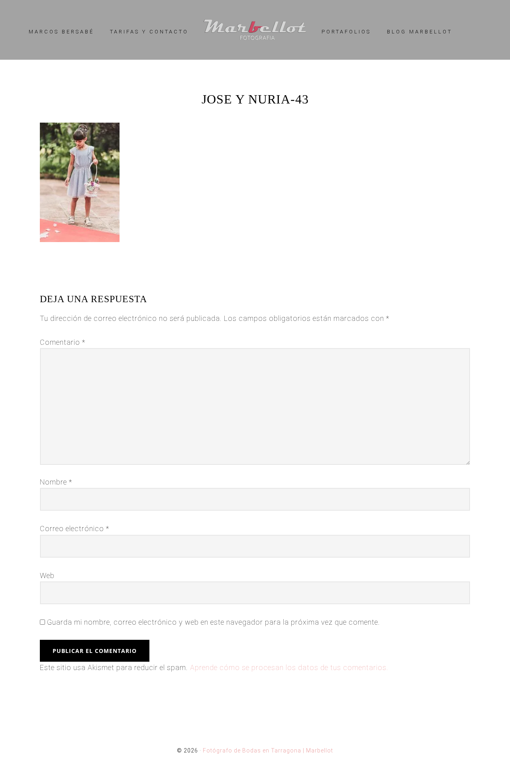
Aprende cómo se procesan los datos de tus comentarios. (289, 667)
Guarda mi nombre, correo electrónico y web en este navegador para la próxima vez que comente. (213, 622)
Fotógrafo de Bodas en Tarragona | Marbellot (255, 30)
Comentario (62, 342)
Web (47, 575)
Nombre (56, 482)
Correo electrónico (74, 528)
